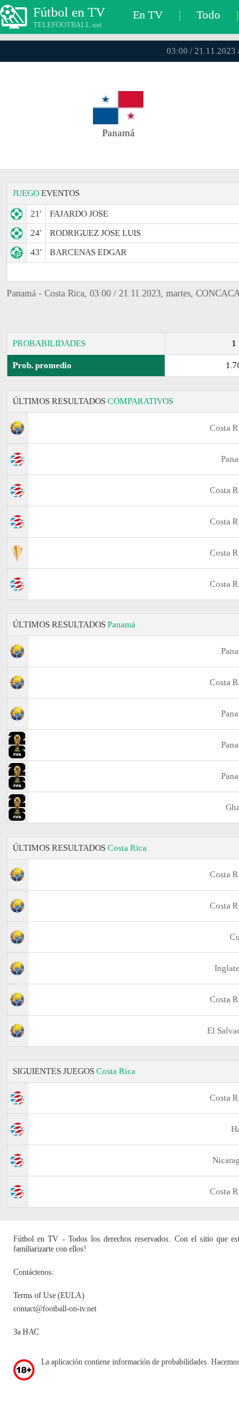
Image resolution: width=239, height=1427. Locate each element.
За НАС (26, 1332)
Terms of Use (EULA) (48, 1295)
